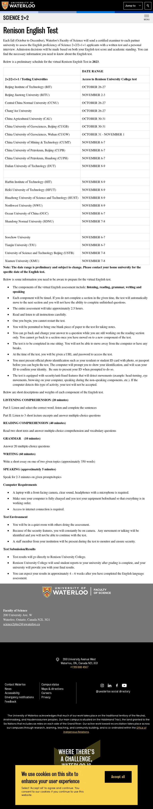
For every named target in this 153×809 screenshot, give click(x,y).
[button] (133, 5)
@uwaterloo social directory (113, 691)
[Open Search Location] (148, 6)
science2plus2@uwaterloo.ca (21, 624)
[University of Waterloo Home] (18, 6)
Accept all (118, 777)
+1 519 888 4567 (79, 667)
